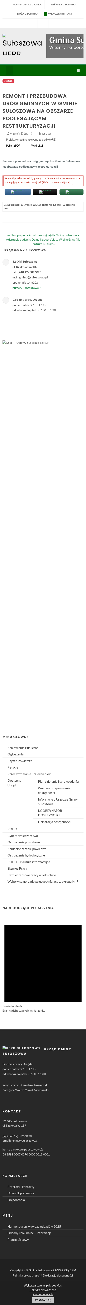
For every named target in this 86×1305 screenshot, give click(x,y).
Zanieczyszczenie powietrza (27, 849)
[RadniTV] (32, 23)
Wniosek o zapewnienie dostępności (54, 790)
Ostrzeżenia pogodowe (24, 842)
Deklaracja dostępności (54, 822)
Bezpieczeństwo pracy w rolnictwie (32, 875)
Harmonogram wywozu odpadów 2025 (34, 1226)
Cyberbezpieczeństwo (23, 836)
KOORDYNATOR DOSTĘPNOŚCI (50, 813)
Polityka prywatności (26, 1275)
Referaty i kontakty (21, 1187)
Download (62, 182)
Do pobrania (16, 1200)
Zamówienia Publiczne (23, 748)
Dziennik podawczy (21, 1193)
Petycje (13, 767)
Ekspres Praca (17, 868)
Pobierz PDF (13, 145)
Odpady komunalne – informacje (30, 1233)
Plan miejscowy (18, 1239)
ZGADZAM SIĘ (43, 1300)
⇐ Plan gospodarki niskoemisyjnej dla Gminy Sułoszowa (43, 235)
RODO (12, 829)
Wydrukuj (37, 145)
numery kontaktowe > (27, 287)
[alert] (43, 964)
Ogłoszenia (16, 754)
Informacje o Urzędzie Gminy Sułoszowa (58, 801)
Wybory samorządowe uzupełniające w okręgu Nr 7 (43, 881)
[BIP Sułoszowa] (43, 23)
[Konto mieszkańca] (53, 23)
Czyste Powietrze (20, 761)
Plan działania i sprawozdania (58, 781)
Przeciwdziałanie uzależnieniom (29, 774)
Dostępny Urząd (14, 783)
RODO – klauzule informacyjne (29, 862)
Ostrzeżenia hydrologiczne (26, 855)
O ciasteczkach (43, 1294)
